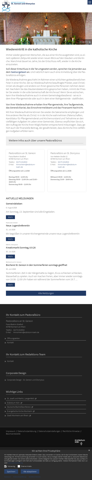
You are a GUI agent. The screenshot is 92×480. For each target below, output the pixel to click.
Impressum (7, 477)
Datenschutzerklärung (15, 463)
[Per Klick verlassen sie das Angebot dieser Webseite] (80, 442)
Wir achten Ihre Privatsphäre (46, 450)
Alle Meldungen (46, 293)
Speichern (11, 471)
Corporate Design (16, 373)
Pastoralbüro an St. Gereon (22, 153)
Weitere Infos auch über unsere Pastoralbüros (35, 140)
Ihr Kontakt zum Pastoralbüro (23, 315)
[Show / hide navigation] (90, 2)
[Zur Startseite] (18, 6)
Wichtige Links (14, 391)
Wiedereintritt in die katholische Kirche (31, 49)
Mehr (10, 217)
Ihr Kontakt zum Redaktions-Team (25, 354)
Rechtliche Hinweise (35, 477)
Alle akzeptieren (30, 471)
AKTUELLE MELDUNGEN (20, 198)
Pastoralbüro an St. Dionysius (65, 153)
